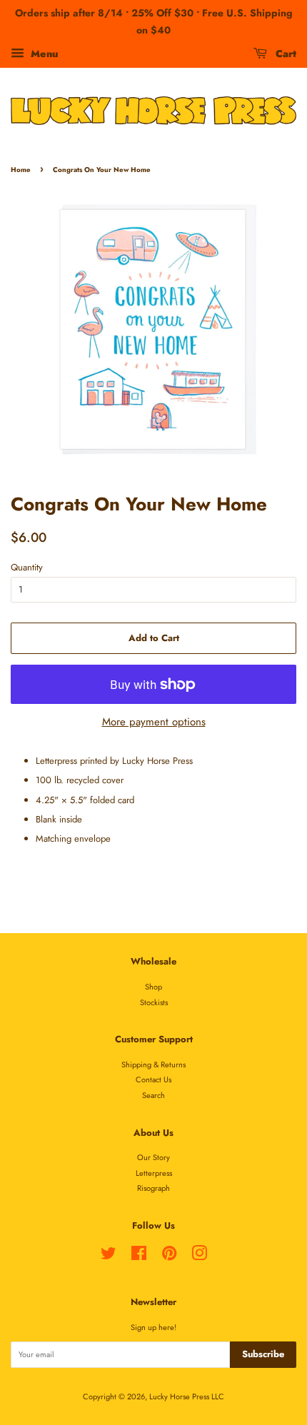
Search (153, 1095)
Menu (43, 53)
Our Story (153, 1157)
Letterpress (154, 1173)
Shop (153, 986)
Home (21, 170)
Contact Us (153, 1079)
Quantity (27, 567)
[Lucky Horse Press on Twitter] (108, 1256)
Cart (284, 53)
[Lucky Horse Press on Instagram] (199, 1256)
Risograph (153, 1188)
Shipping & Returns (153, 1064)
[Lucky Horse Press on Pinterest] (169, 1256)
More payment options (154, 722)
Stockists (154, 1002)
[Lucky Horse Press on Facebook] (139, 1256)
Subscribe (263, 1354)
